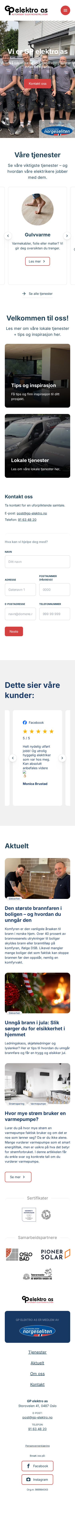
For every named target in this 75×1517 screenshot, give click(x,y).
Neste (14, 631)
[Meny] (65, 10)
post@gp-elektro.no (32, 513)
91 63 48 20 (27, 520)
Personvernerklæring (37, 1445)
